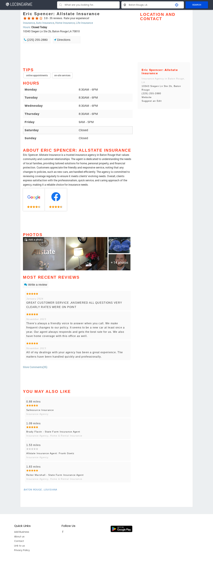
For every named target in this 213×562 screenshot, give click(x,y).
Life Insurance (84, 22)
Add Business (21, 532)
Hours (26, 27)
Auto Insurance (45, 22)
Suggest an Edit (152, 101)
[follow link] (64, 532)
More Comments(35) (35, 367)
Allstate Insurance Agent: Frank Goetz (50, 453)
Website (147, 97)
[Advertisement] (78, 55)
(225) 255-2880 (37, 39)
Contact (19, 541)
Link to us (19, 545)
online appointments (37, 75)
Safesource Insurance (40, 410)
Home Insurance (65, 22)
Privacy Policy (22, 550)
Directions (63, 39)
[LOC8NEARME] (18, 4)
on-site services (62, 75)
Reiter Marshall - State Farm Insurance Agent (55, 475)
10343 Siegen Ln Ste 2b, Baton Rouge (161, 88)
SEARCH (196, 4)
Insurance (29, 22)
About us (19, 536)
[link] (34, 199)
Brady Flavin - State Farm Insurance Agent (53, 431)
